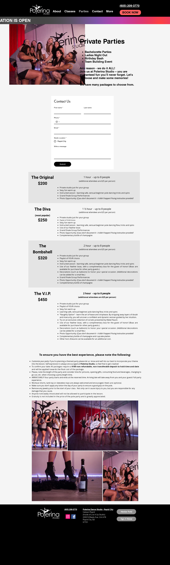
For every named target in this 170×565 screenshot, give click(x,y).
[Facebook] (73, 516)
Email (56, 128)
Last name (88, 108)
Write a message (60, 146)
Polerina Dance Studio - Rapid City (98, 509)
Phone (57, 118)
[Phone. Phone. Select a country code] (57, 121)
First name (58, 108)
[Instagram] (68, 516)
